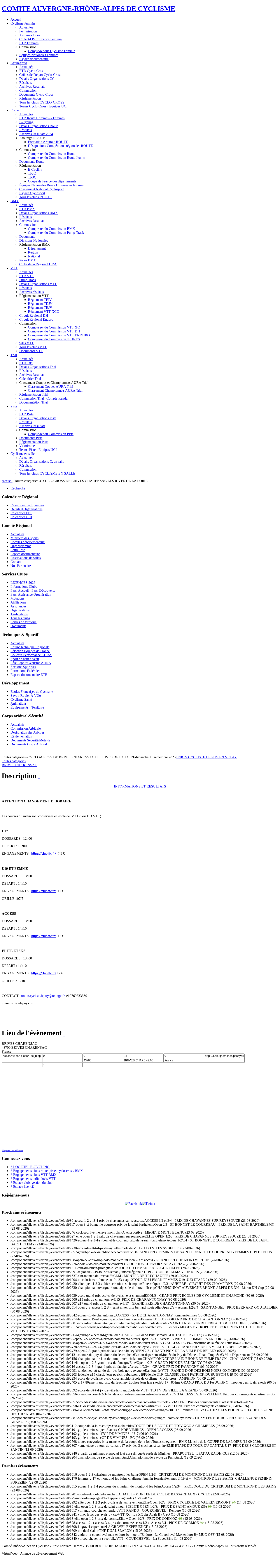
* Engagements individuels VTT (33, 1178)
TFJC (32, 173)
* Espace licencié (22, 1186)
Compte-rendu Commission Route (51, 153)
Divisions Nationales (33, 240)
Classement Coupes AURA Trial (50, 386)
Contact (15, 562)
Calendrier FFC (21, 513)
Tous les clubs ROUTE (35, 197)
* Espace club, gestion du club (31, 1182)
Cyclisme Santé (21, 699)
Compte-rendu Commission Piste (51, 434)
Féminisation (28, 31)
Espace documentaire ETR (28, 675)
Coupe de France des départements (52, 181)
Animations (18, 703)
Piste (13, 406)
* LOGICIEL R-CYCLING (30, 1167)
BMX (14, 201)
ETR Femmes (28, 43)
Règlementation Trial (33, 394)
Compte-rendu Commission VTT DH (54, 331)
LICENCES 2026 (22, 582)
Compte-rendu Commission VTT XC (54, 327)
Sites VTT (26, 343)
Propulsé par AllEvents (12, 1150)
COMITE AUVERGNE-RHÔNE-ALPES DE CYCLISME (88, 9)
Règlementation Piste (33, 442)
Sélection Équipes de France (30, 651)
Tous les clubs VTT (33, 347)
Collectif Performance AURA (31, 655)
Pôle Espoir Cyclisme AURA (30, 663)
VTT (14, 268)
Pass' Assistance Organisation (30, 594)
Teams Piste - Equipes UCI (38, 450)
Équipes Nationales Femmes (38, 55)
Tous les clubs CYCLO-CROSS (41, 102)
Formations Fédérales (25, 671)
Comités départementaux (27, 542)
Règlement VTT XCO (43, 311)
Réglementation (30, 98)
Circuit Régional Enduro (36, 319)
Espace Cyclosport (32, 193)
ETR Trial (26, 363)
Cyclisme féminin (22, 23)
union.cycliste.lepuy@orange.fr (43, 996)
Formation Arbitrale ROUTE (48, 142)
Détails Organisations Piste (37, 418)
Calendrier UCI (21, 517)
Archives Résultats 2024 (36, 134)
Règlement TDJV (40, 303)
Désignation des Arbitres (27, 732)
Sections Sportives (23, 667)
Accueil (15, 19)
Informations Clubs (23, 586)
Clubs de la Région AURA (38, 264)
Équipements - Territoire (27, 707)
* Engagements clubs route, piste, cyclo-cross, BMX (46, 1171)
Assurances (18, 606)
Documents (27, 236)
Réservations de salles (25, 558)
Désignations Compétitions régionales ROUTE (60, 146)
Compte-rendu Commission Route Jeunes (56, 157)
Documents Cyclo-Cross (36, 94)
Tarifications (19, 614)
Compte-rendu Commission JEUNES (54, 339)
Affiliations (18, 602)
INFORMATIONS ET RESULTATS (140, 786)
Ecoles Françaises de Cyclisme (31, 691)
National (34, 256)
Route (14, 110)
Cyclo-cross (18, 63)
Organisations (20, 610)
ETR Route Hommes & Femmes (42, 118)
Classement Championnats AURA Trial (55, 390)
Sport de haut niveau (24, 659)
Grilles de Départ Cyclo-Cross (40, 75)
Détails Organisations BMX (38, 213)
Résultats (25, 82)
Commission (28, 90)
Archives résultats (31, 292)
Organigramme (20, 546)
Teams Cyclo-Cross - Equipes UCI (43, 106)
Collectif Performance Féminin (40, 39)
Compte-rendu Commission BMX (51, 228)
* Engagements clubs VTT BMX (33, 1175)
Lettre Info (17, 550)
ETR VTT (26, 276)
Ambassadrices (29, 35)
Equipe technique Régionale (29, 647)
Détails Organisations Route (38, 126)
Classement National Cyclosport (41, 189)
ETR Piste (26, 414)
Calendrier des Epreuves (27, 505)
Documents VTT (31, 351)
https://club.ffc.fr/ (43, 853)
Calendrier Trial (30, 378)
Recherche (17, 488)
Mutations (17, 598)
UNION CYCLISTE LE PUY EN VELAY (206, 757)
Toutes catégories (14, 761)
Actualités (26, 27)
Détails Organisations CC (36, 78)
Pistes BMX (27, 260)
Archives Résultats (32, 86)
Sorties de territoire (23, 622)
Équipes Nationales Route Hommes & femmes (51, 185)
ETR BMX (27, 209)
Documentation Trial (33, 402)
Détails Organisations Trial (37, 367)
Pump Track (27, 280)
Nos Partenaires (21, 566)
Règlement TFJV (40, 300)
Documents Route (31, 161)
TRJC (32, 177)
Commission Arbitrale (25, 728)
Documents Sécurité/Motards (30, 740)
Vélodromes (27, 446)
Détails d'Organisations (26, 509)
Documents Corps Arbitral (28, 744)
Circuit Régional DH (33, 315)
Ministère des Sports (24, 538)
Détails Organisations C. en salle (41, 461)
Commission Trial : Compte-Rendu (43, 398)
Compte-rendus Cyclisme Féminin (51, 51)
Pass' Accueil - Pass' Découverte (32, 590)
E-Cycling (26, 122)
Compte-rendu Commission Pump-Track (56, 232)
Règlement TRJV (40, 307)
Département (37, 248)
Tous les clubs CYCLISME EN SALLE (47, 473)
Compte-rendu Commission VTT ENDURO (59, 335)
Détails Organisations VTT (38, 284)
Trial (13, 355)
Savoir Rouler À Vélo (25, 695)
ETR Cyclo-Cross (31, 71)
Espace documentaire (34, 59)
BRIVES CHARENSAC (19, 765)
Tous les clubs (20, 618)
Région (33, 252)
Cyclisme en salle (22, 453)
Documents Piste (30, 438)
